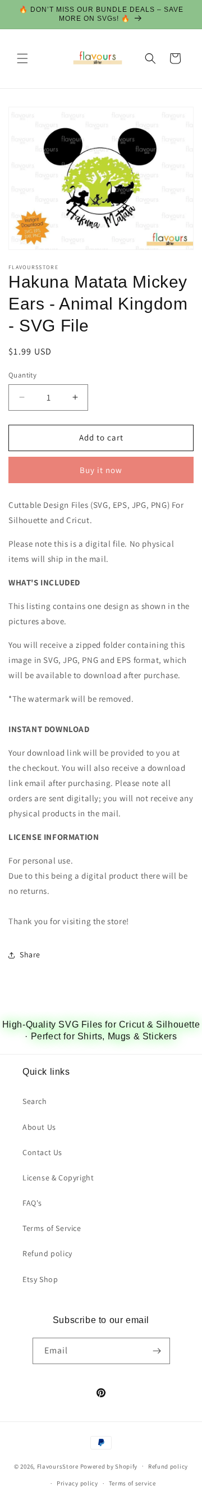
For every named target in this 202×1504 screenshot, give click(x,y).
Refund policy (47, 1253)
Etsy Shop (40, 1279)
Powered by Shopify (109, 1466)
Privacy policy (77, 1483)
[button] (22, 58)
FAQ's (32, 1203)
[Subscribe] (157, 1351)
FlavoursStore (58, 1466)
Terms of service (132, 1483)
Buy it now (101, 470)
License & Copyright (58, 1178)
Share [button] (30, 954)
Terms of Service (51, 1228)
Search (34, 1101)
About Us (39, 1127)
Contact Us (42, 1152)
